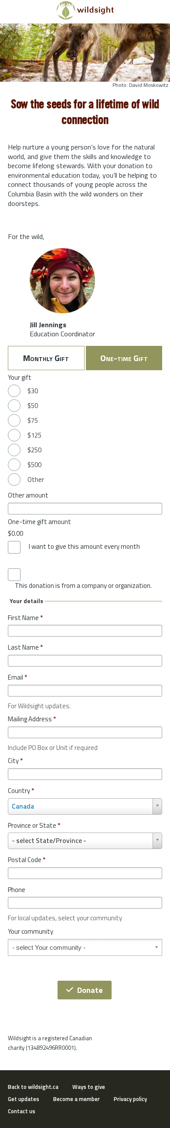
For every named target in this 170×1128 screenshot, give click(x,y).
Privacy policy (130, 1099)
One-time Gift (124, 358)
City (15, 761)
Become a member (76, 1099)
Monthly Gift (46, 358)
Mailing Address (32, 719)
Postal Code (26, 860)
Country (21, 791)
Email (17, 677)
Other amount (28, 495)
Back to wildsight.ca (33, 1086)
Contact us (21, 1111)
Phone (16, 890)
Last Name (25, 647)
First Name (25, 618)
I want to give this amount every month (84, 546)
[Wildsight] (85, 17)
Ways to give (88, 1086)
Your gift (19, 377)
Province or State (34, 825)
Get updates (23, 1099)
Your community (30, 931)
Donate (90, 990)
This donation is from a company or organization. (83, 586)
